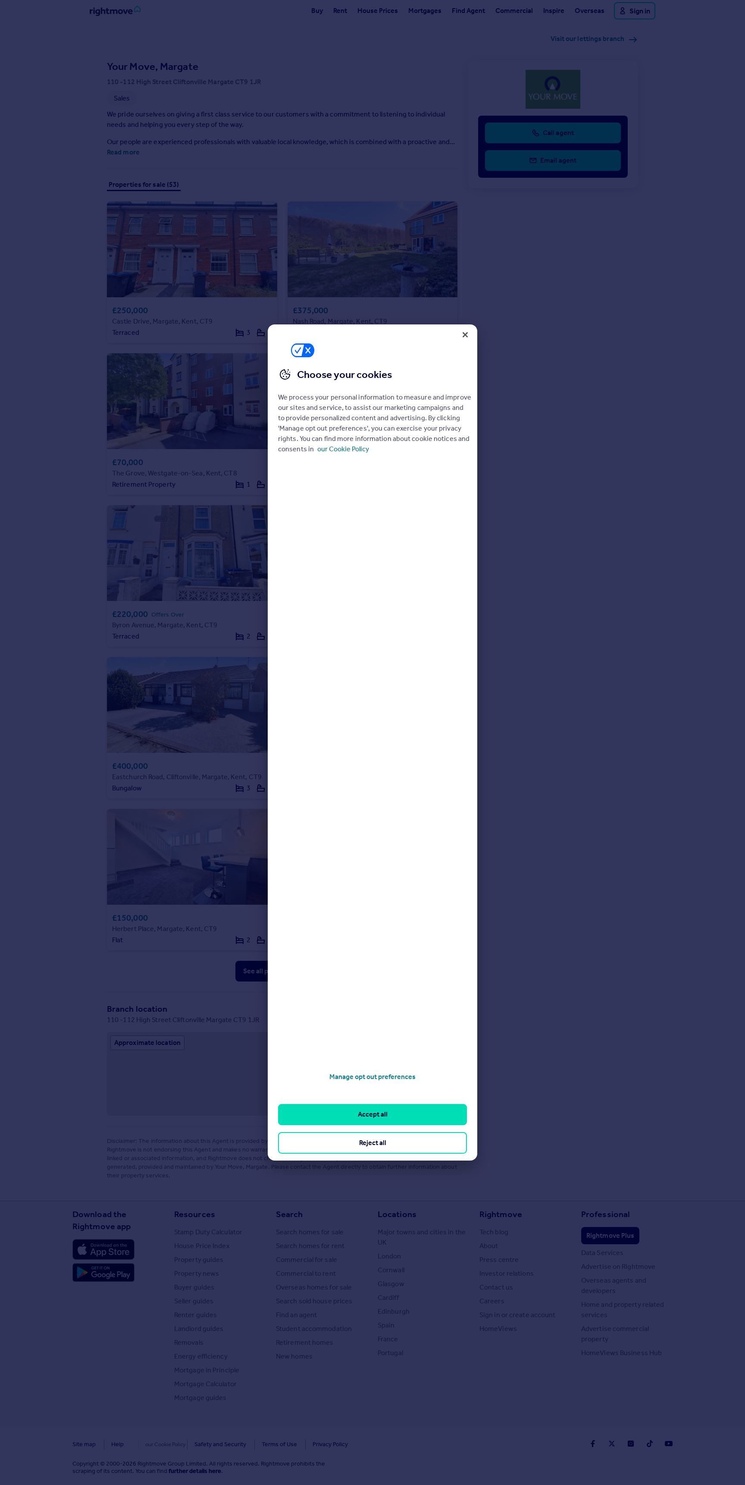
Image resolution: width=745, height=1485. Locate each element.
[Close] (465, 334)
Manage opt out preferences (372, 1077)
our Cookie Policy (343, 449)
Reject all (372, 1143)
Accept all (373, 1114)
